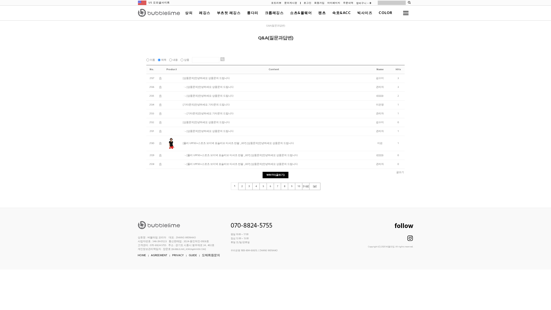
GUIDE (193, 255)
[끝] (315, 186)
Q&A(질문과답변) (275, 26)
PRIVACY (178, 255)
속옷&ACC (341, 13)
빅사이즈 (364, 13)
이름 (152, 60)
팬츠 (322, 13)
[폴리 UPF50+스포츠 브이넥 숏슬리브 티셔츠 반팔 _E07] (214, 143)
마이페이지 (333, 3)
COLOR (385, 13)
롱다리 (252, 13)
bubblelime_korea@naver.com (188, 249)
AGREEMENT (159, 255)
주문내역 (348, 3)
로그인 (307, 3)
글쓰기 (400, 172)
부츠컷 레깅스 (229, 13)
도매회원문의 (211, 255)
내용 (175, 60)
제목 (164, 60)
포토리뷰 (276, 3)
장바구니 (363, 3)
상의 (189, 13)
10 (298, 186)
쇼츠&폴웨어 (301, 13)
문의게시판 (290, 3)
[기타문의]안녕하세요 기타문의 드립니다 (206, 105)
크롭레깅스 (274, 13)
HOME (142, 255)
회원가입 (319, 3)
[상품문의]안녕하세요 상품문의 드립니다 (206, 78)
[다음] (306, 186)
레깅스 (204, 13)
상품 (186, 60)
